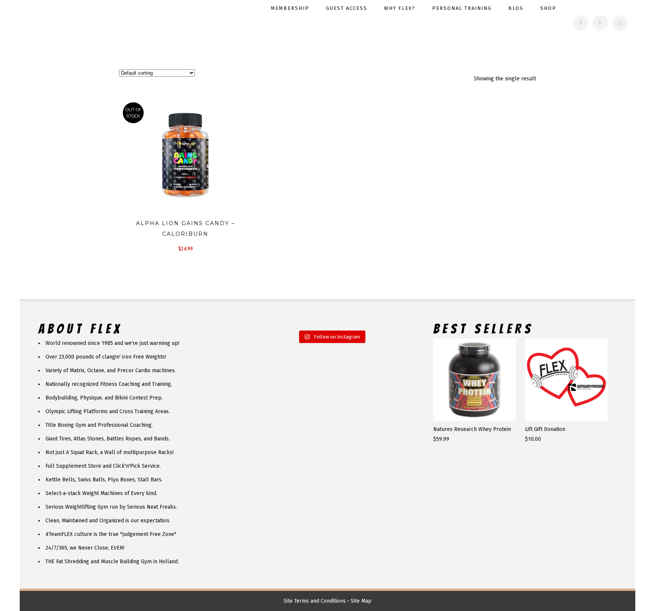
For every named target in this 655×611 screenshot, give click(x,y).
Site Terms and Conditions (315, 601)
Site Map (361, 601)
